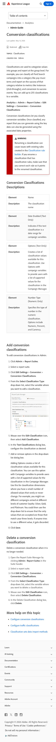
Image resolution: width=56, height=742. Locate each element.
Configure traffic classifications (25, 625)
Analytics (29, 22)
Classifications (19, 53)
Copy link (25, 47)
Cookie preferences (36, 725)
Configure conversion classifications (27, 619)
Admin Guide (16, 27)
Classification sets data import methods (29, 631)
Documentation (14, 22)
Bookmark (13, 47)
